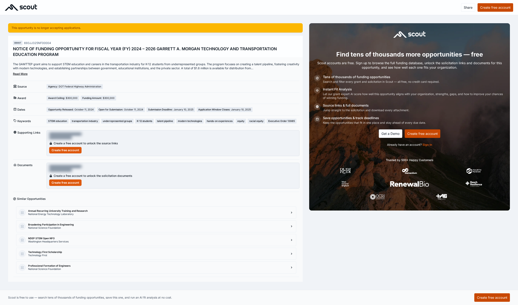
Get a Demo (390, 134)
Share (468, 7)
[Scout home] (21, 7)
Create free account (65, 150)
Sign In (427, 144)
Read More (20, 73)
